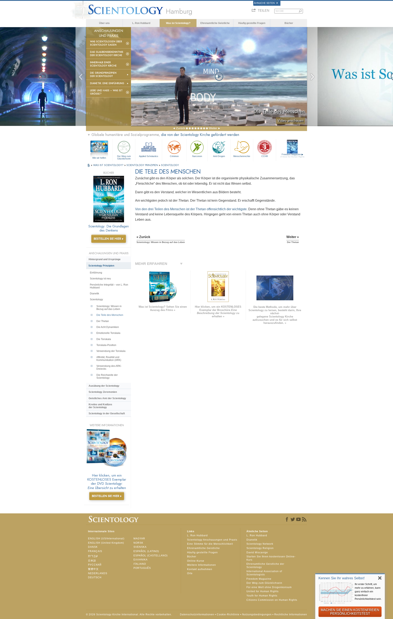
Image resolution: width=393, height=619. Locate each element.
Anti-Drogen (219, 156)
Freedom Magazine (292, 155)
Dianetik (94, 293)
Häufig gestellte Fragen (251, 23)
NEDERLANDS (97, 573)
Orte (190, 573)
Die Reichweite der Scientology (107, 376)
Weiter (213, 128)
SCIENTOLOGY (170, 165)
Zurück (180, 128)
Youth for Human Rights (261, 595)
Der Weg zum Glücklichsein (124, 157)
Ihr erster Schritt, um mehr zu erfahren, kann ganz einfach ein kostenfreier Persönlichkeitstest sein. (368, 591)
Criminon (174, 156)
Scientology (96, 299)
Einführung (96, 272)
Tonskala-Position (106, 345)
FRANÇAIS (95, 551)
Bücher (289, 23)
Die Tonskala (103, 339)
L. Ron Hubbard (141, 23)
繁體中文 (93, 569)
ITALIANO (139, 564)
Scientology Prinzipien (101, 265)
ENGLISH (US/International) (106, 538)
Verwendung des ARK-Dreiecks (109, 367)
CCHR (264, 156)
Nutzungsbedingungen (257, 614)
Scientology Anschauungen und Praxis (212, 539)
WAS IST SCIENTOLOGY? (108, 165)
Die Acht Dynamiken (107, 327)
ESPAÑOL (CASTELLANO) (150, 555)
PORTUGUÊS (142, 568)
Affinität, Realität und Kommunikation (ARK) (108, 358)
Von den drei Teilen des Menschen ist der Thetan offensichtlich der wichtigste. (191, 209)
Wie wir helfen (99, 158)
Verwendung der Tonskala (110, 351)
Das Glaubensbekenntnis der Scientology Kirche (106, 53)
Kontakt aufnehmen (199, 569)
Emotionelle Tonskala (108, 333)
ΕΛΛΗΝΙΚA (140, 559)
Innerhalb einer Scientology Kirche (103, 64)
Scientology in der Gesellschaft (107, 413)
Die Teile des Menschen (109, 315)
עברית (93, 556)
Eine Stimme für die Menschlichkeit (210, 543)
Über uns (104, 23)
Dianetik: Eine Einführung (107, 83)
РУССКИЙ (95, 564)
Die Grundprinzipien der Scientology (103, 74)
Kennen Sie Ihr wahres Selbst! (341, 578)
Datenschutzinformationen (197, 614)
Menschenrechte (241, 156)
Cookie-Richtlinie (228, 614)
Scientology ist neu (100, 278)
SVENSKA (140, 547)
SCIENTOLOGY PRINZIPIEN (142, 165)
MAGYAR (139, 538)
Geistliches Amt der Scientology (107, 398)
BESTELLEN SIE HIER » (108, 239)
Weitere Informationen (201, 565)
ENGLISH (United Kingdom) (106, 542)
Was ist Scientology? (178, 23)
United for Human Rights (262, 591)
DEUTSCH (95, 577)
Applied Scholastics (148, 156)
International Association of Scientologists (264, 573)
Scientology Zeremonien (103, 392)
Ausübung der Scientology (104, 385)
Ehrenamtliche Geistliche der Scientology (265, 566)
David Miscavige (257, 552)
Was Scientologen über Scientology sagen (106, 43)
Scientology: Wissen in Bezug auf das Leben (109, 308)
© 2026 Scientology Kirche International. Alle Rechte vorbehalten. (129, 614)
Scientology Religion (260, 548)
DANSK (93, 547)
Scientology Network (259, 543)
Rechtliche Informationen (290, 614)
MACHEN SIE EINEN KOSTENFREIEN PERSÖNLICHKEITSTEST (350, 611)
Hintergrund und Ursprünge (105, 259)
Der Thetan (102, 321)
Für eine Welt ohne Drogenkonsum (269, 587)
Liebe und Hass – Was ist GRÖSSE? (106, 92)
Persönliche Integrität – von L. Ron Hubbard (109, 286)
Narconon (197, 156)
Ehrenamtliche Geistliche (215, 23)
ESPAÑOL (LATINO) (146, 551)
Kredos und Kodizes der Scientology (100, 406)
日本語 (92, 560)
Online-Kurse (195, 560)
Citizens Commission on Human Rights (271, 600)
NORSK (138, 542)
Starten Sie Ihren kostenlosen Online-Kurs (271, 558)
